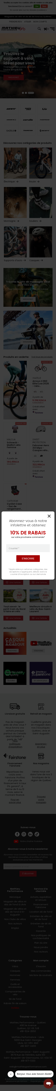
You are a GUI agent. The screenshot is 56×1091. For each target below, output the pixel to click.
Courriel (14, 548)
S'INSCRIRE (28, 558)
